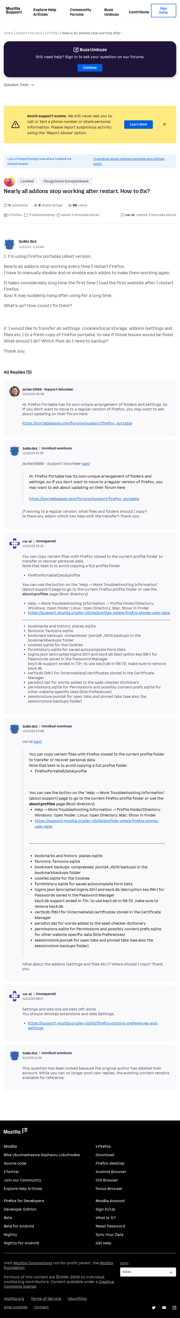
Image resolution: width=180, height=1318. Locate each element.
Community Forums (80, 12)
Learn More (138, 124)
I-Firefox (52, 33)
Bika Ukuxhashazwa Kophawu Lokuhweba (42, 1155)
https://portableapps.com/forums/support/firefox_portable (77, 423)
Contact (41, 1307)
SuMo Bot (28, 241)
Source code (15, 1163)
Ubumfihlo (77, 1298)
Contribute (139, 12)
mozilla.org (14, 1298)
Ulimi (124, 1263)
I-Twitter (11, 1172)
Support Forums (29, 33)
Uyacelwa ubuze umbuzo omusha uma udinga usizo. (128, 161)
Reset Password (110, 1226)
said (86, 463)
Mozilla (15, 1132)
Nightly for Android (21, 1243)
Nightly (10, 1234)
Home (8, 33)
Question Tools (16, 85)
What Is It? (106, 1217)
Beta (8, 1217)
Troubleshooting (42, 215)
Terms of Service (46, 1298)
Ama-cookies (15, 1307)
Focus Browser (109, 1188)
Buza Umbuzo (111, 12)
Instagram (174, 1308)
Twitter (154, 1308)
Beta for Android (19, 1226)
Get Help (103, 1243)
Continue (90, 68)
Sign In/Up (163, 11)
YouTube (164, 1308)
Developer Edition (20, 1209)
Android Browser (111, 1172)
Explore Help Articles (44, 12)
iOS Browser (107, 1180)
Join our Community (22, 1180)
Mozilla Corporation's (32, 1263)
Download (105, 1155)
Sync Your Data (109, 1234)
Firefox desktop (110, 1163)
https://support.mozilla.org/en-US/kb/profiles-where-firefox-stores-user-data (99, 613)
